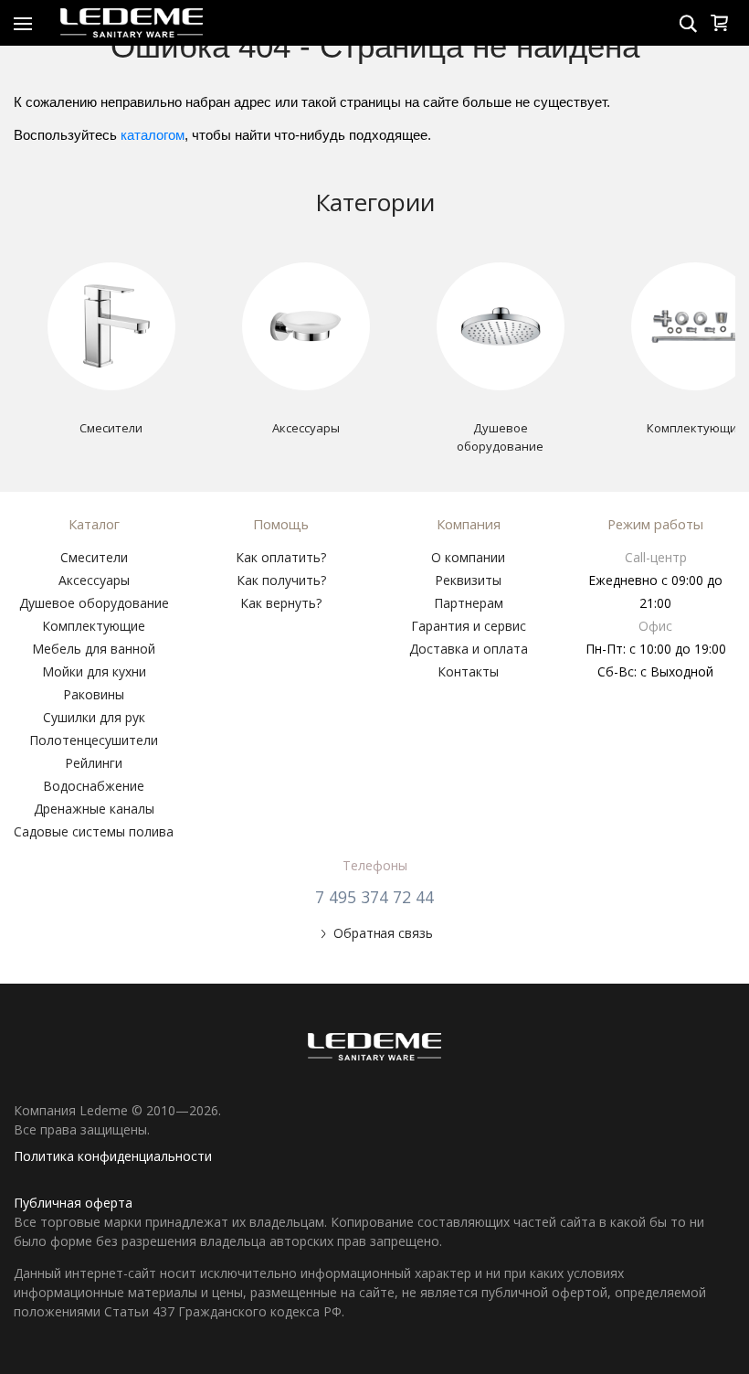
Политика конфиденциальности (113, 1156)
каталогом (153, 135)
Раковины (93, 694)
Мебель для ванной (93, 648)
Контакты (468, 671)
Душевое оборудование (94, 603)
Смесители (94, 557)
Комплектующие (93, 625)
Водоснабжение (93, 785)
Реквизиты (468, 580)
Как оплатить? (281, 557)
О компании (468, 557)
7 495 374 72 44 (374, 897)
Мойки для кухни (94, 671)
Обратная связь (382, 933)
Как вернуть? (281, 603)
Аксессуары (94, 580)
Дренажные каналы (94, 808)
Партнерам (468, 603)
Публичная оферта (73, 1202)
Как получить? (281, 580)
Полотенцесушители (93, 740)
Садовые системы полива (94, 831)
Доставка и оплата (468, 648)
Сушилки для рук (94, 717)
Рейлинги (93, 763)
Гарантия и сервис (468, 625)
